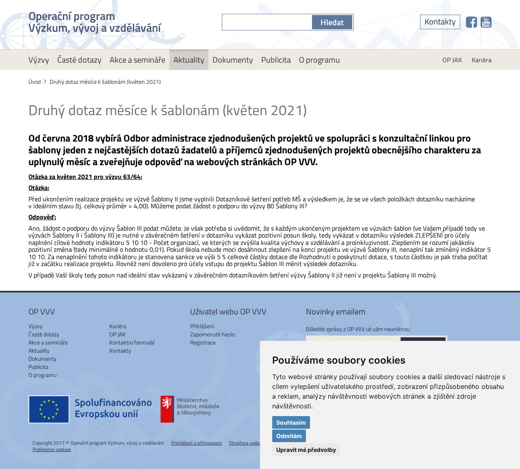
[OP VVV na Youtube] (486, 22)
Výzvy (38, 59)
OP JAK (452, 60)
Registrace (203, 342)
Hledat (332, 22)
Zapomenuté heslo (212, 334)
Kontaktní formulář (132, 342)
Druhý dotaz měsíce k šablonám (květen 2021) (105, 81)
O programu (319, 59)
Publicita (276, 59)
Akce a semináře (137, 59)
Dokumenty (232, 59)
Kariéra (482, 60)
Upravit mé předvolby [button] (306, 449)
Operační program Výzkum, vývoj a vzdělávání (94, 20)
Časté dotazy (79, 59)
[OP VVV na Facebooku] (471, 22)
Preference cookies (51, 449)
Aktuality (188, 59)
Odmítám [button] (289, 435)
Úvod (34, 81)
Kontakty (440, 21)
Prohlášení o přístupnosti (196, 443)
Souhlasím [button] (291, 422)
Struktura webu (244, 443)
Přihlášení (202, 326)
